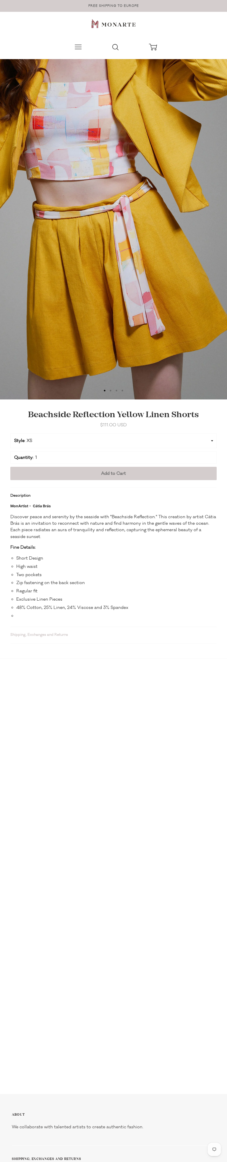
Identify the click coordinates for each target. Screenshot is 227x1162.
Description (20, 495)
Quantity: (23, 457)
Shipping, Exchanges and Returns (39, 634)
